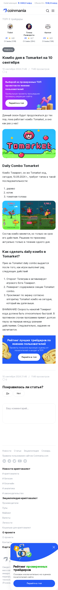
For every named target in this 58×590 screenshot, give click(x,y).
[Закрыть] (54, 547)
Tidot (10, 32)
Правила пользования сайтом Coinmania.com (25, 455)
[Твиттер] (14, 460)
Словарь (45, 451)
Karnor (48, 32)
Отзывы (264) (29, 41)
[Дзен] (25, 460)
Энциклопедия (31, 451)
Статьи (17, 451)
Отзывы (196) (48, 41)
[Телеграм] (9, 460)
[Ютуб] (20, 460)
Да (7, 393)
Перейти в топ (16, 103)
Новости (6, 451)
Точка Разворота (29, 33)
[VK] (4, 460)
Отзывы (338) (10, 41)
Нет (19, 393)
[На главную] (14, 10)
